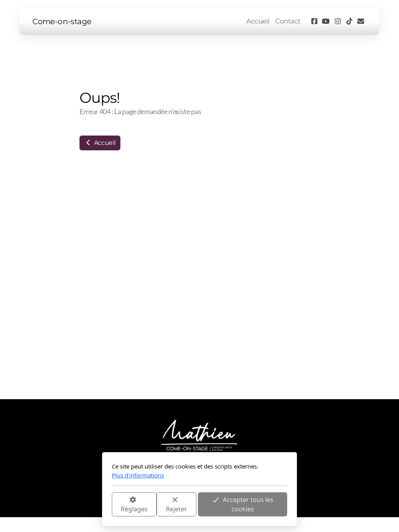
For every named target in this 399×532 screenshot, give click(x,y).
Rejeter (176, 509)
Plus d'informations (138, 475)
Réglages (134, 509)
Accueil (103, 142)
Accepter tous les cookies (248, 504)
